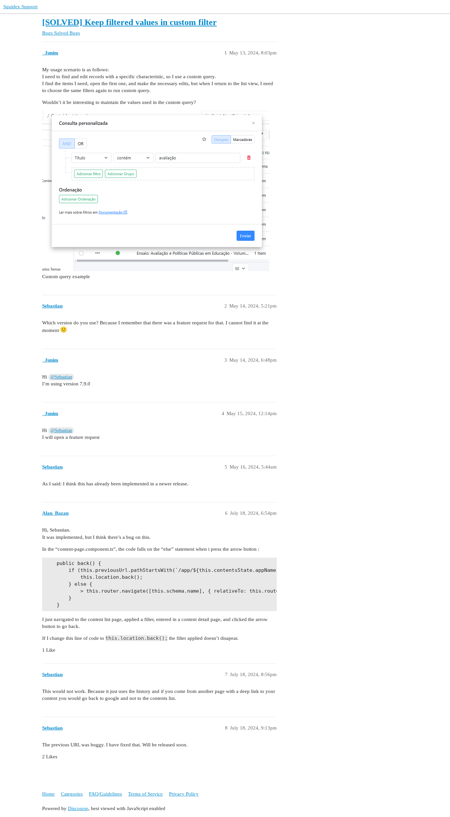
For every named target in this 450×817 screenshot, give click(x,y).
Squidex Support (20, 6)
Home (48, 794)
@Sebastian (61, 377)
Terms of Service (145, 794)
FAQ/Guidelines (105, 794)
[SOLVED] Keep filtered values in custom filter (129, 22)
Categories (72, 794)
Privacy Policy (184, 794)
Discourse (78, 808)
